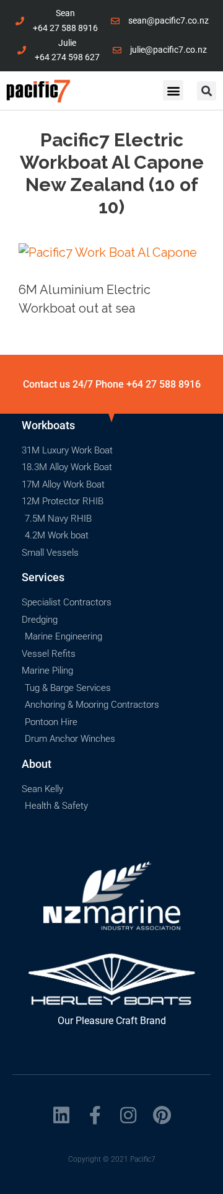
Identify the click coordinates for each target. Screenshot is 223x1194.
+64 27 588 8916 (65, 28)
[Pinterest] (161, 1115)
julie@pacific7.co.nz (168, 50)
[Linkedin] (61, 1115)
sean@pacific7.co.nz (168, 20)
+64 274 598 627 (67, 57)
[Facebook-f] (94, 1115)
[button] (173, 90)
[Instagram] (128, 1115)
